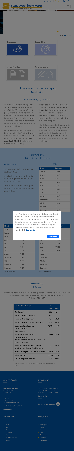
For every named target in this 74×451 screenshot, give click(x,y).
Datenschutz (30, 230)
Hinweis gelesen (53, 236)
